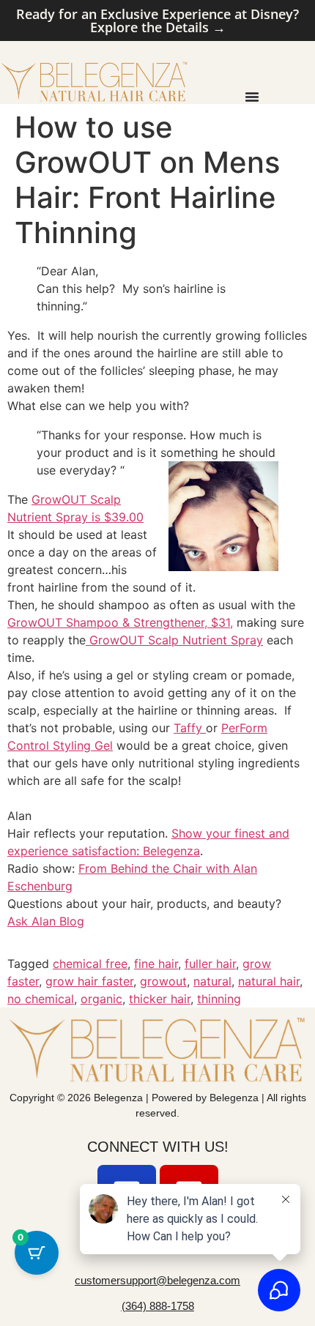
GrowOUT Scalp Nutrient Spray (174, 640)
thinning (219, 998)
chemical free (90, 963)
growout (163, 981)
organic (101, 998)
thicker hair (159, 998)
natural (212, 981)
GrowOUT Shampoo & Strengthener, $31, (120, 622)
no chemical (40, 998)
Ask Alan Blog (45, 921)
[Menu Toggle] (252, 96)
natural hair (269, 981)
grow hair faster (89, 981)
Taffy (190, 727)
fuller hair (210, 963)
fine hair (156, 963)
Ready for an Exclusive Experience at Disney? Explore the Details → (157, 20)
